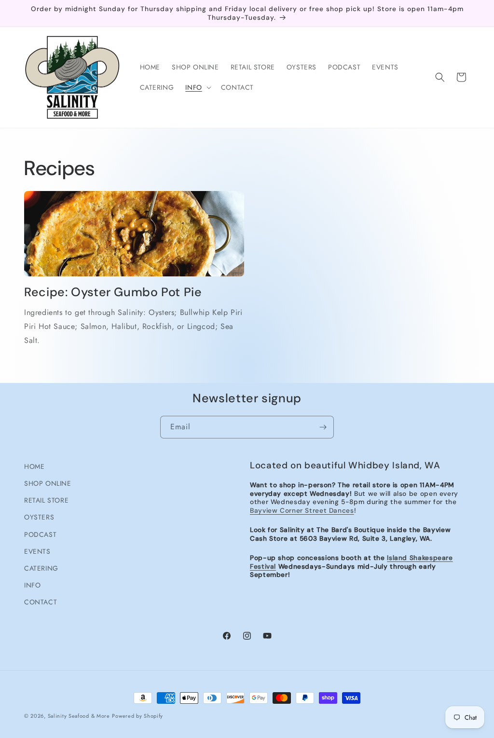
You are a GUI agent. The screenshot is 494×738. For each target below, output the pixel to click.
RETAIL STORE (46, 500)
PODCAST (40, 534)
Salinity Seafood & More (79, 716)
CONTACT (40, 602)
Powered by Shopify (137, 716)
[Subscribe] (322, 427)
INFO (32, 585)
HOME (34, 466)
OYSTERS (39, 517)
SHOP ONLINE (47, 483)
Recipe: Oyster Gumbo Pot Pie (113, 292)
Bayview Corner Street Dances (302, 510)
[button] (197, 87)
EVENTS (37, 551)
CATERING (41, 568)
